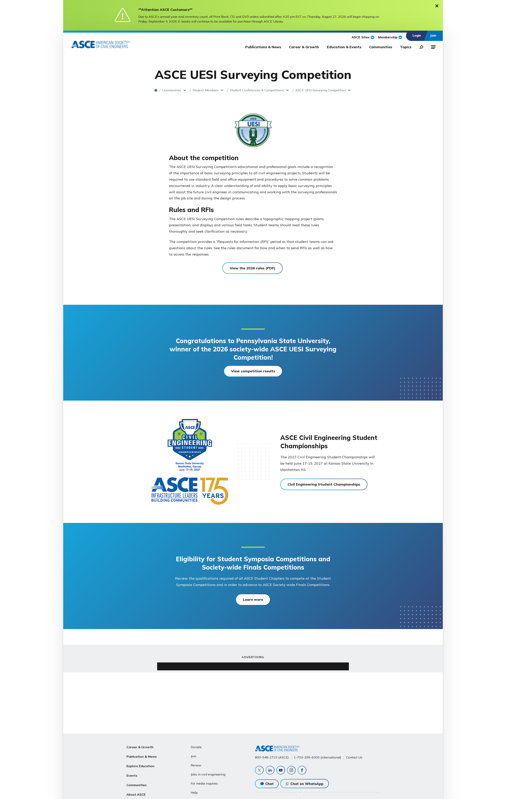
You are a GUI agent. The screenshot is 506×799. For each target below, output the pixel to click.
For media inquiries (204, 783)
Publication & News (141, 756)
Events (131, 775)
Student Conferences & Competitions (257, 90)
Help (194, 792)
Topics (405, 47)
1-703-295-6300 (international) (317, 757)
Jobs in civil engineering (208, 774)
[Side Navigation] (433, 46)
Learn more (253, 599)
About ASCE (135, 794)
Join (193, 756)
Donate (196, 747)
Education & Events (344, 47)
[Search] (420, 46)
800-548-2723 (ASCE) (272, 757)
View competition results (253, 371)
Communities (380, 47)
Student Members (205, 90)
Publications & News (263, 47)
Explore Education (140, 766)
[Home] (156, 90)
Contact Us (354, 757)
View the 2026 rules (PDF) (252, 268)
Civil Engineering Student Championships (324, 484)
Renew (196, 765)
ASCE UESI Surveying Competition (320, 90)
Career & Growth (304, 47)
